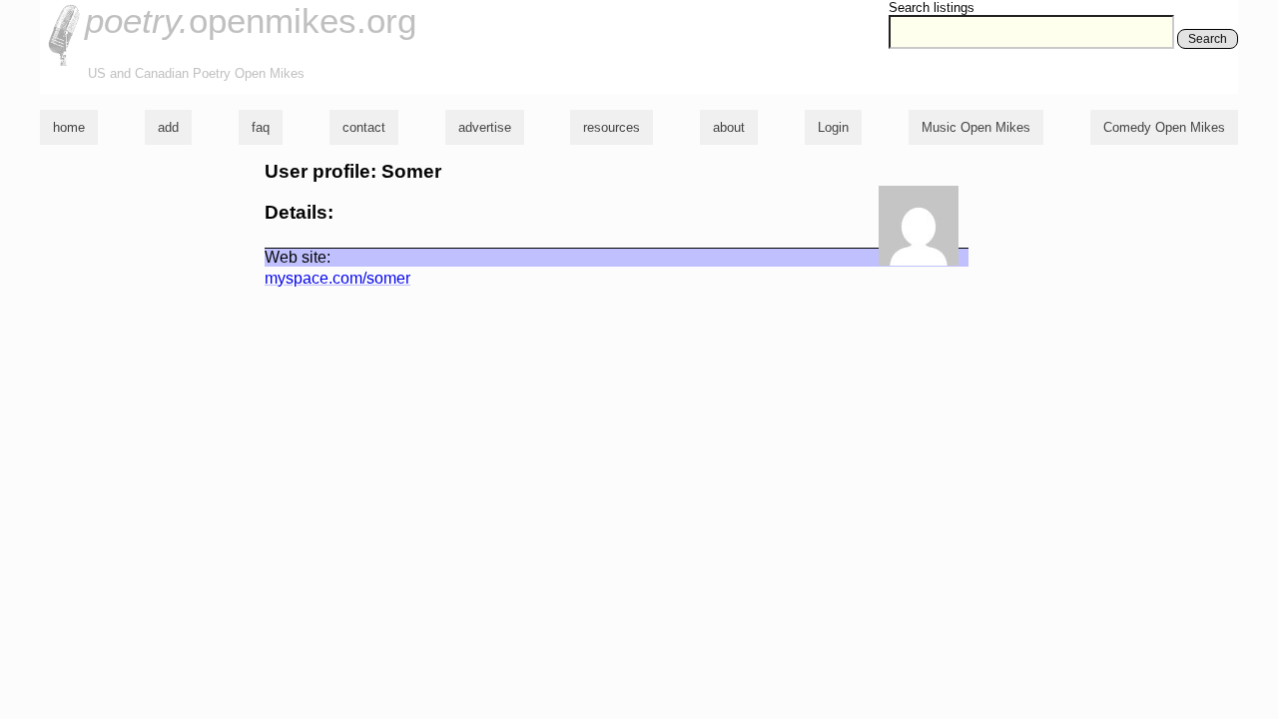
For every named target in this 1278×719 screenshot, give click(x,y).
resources (611, 127)
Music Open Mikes (976, 127)
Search (1207, 39)
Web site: (297, 257)
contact (363, 127)
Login (833, 127)
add (168, 127)
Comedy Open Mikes (1164, 127)
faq (261, 127)
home (69, 127)
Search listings (931, 7)
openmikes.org (250, 20)
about (729, 127)
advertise (484, 127)
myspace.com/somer (337, 278)
